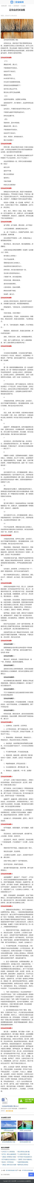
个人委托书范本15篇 (24, 1154)
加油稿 (23, 6)
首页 (9, 6)
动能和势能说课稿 (23, 1162)
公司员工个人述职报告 (8, 1151)
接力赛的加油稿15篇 (11, 1170)
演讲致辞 (16, 6)
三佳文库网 (13, 1181)
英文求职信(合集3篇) (24, 1151)
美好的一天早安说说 (8, 1162)
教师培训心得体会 (23, 1164)
